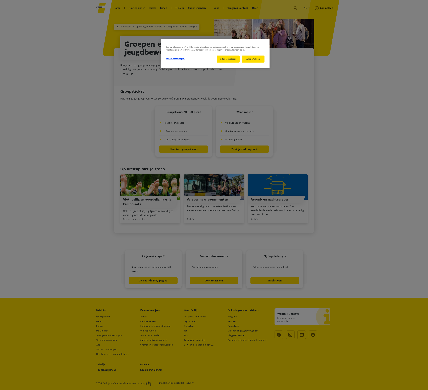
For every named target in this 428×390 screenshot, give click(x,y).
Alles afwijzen (253, 59)
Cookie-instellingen (175, 59)
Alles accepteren (228, 59)
